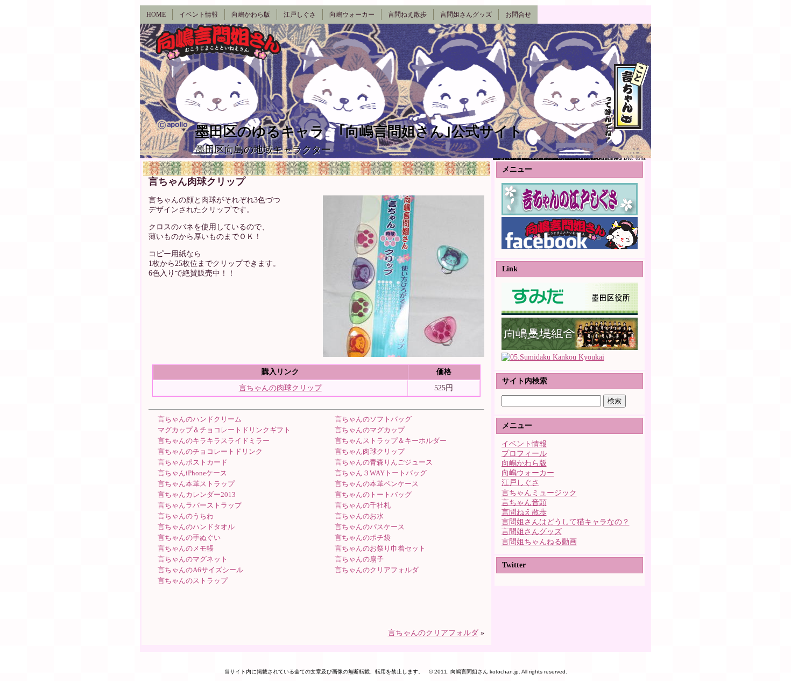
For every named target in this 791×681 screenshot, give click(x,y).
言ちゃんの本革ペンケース (377, 484)
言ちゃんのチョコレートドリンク (210, 451)
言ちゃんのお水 (359, 516)
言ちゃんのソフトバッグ (373, 419)
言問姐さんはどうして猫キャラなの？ (566, 522)
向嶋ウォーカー (528, 473)
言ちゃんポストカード (193, 462)
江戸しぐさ (520, 483)
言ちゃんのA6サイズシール (200, 570)
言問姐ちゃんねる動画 (539, 542)
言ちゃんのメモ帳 (186, 548)
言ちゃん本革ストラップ (196, 484)
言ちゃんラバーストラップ (200, 505)
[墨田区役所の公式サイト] (570, 312)
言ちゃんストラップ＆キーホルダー (391, 441)
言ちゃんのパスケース (370, 527)
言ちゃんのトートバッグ (373, 494)
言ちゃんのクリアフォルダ (377, 570)
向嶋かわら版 (524, 463)
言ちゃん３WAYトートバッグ (381, 473)
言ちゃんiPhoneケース (192, 473)
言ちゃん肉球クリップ (370, 451)
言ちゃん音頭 (524, 503)
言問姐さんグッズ (532, 532)
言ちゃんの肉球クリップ (280, 388)
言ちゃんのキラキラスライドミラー (214, 441)
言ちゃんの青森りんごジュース (384, 462)
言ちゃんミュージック (539, 493)
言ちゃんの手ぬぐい (189, 537)
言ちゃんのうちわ (186, 516)
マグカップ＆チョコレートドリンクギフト (224, 430)
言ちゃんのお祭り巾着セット (380, 548)
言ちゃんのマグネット (193, 559)
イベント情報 (524, 444)
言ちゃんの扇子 (359, 559)
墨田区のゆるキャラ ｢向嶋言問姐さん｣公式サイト (359, 131)
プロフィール (524, 454)
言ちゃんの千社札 (363, 505)
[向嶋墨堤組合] (570, 347)
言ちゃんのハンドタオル (196, 527)
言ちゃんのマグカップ (370, 430)
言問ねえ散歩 (524, 512)
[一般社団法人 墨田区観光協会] (553, 357)
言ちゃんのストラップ (193, 581)
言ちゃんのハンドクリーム (200, 419)
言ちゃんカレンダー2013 (197, 494)
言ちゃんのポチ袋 (363, 537)
